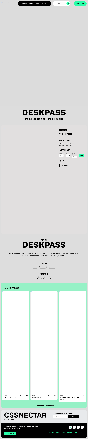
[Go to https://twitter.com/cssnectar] (70, 427)
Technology (47, 277)
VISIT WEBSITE (64, 165)
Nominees (51, 432)
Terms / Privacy (78, 432)
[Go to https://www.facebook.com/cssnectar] (74, 427)
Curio (5, 397)
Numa (33, 397)
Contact (69, 432)
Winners (58, 432)
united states (56, 118)
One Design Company (37, 118)
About (63, 432)
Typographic (52, 267)
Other (39, 277)
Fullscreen (43, 267)
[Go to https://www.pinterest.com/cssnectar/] (78, 427)
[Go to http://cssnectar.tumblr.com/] (82, 427)
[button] (68, 3)
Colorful (35, 267)
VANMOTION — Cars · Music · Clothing (69, 397)
